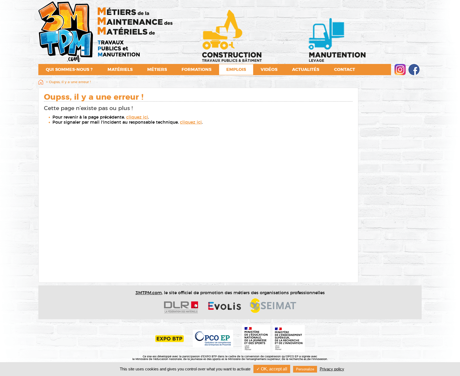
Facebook (414, 69)
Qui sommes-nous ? (69, 69)
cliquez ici (137, 117)
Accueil (41, 83)
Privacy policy (332, 369)
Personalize (305, 369)
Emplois (236, 69)
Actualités (305, 69)
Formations (196, 69)
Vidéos (269, 69)
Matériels (120, 69)
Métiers (157, 69)
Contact (344, 69)
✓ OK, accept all (271, 369)
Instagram (400, 69)
